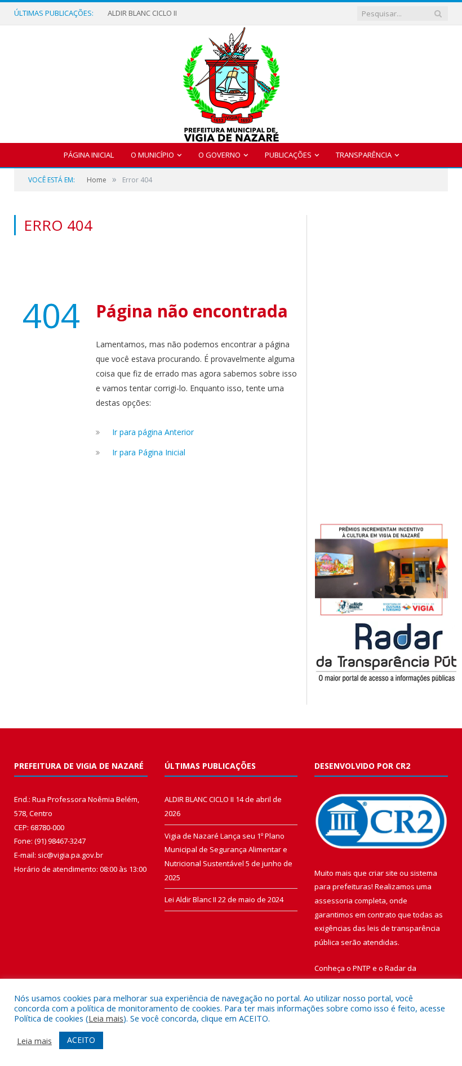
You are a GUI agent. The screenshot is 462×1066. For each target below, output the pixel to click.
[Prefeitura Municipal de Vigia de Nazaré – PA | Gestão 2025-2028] (231, 81)
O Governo (219, 155)
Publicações (288, 155)
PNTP (362, 968)
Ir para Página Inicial (148, 452)
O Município (152, 155)
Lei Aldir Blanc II (190, 899)
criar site (383, 873)
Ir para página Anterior (153, 432)
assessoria (333, 900)
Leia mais (105, 1018)
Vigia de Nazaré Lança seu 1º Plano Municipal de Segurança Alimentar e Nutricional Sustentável (226, 849)
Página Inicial (89, 155)
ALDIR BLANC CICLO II (142, 13)
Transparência (364, 155)
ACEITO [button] (81, 1039)
